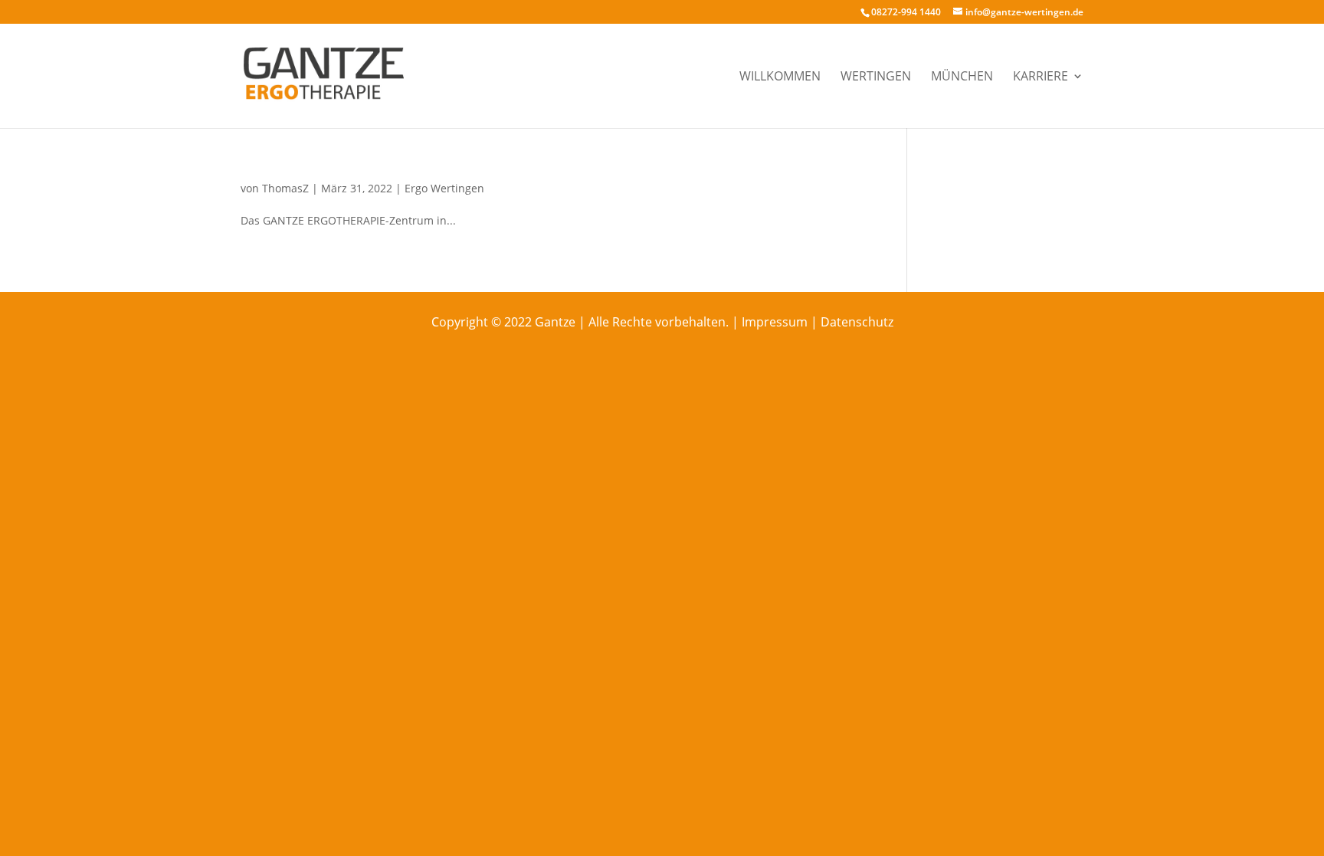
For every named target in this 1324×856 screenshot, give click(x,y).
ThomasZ (285, 188)
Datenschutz (857, 321)
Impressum (775, 321)
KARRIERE (1040, 77)
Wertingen (876, 77)
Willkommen (780, 77)
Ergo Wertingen (444, 188)
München (962, 77)
